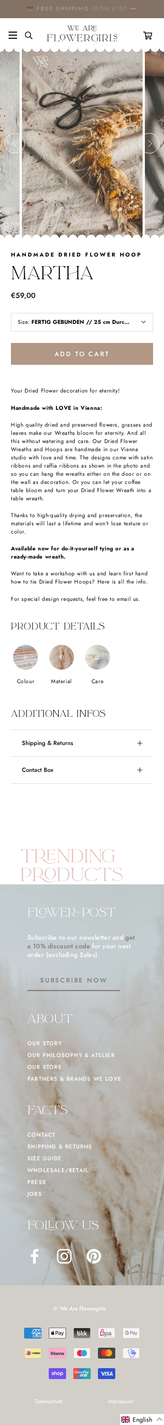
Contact (41, 1134)
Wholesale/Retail (57, 1170)
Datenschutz (49, 1401)
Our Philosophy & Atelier (71, 1055)
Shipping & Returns (47, 743)
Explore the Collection (110, 9)
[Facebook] (34, 1256)
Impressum (120, 1401)
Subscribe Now (73, 980)
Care (97, 681)
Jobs (34, 1194)
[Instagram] (64, 1256)
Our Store (44, 1067)
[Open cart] (149, 35)
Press (36, 1182)
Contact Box (37, 769)
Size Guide (44, 1158)
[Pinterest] (94, 1256)
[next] (149, 143)
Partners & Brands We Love (74, 1079)
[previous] (15, 143)
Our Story (44, 1043)
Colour (26, 681)
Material (61, 681)
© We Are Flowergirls (79, 1308)
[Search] (25, 35)
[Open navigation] (12, 35)
